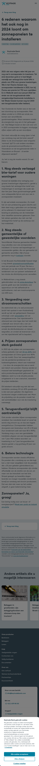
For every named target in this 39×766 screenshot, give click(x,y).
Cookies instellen (19, 763)
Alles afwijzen (19, 759)
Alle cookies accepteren (19, 754)
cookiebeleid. (8, 747)
